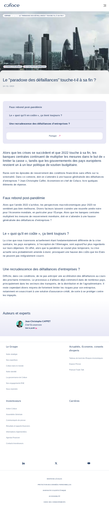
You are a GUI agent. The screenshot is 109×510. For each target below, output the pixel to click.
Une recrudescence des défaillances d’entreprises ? (39, 123)
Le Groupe (12, 346)
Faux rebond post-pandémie (25, 107)
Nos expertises (12, 360)
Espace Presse (75, 364)
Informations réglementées (16, 432)
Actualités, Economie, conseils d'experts (86, 348)
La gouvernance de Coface (16, 377)
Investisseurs (13, 401)
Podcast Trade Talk (76, 370)
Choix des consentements (55, 502)
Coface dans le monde (15, 366)
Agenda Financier (13, 438)
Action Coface (11, 409)
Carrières (74, 401)
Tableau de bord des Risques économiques (86, 358)
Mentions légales (54, 479)
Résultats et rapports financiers (18, 426)
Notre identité (11, 372)
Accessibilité (54, 496)
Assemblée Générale (14, 414)
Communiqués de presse (16, 420)
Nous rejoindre (12, 389)
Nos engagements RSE (15, 383)
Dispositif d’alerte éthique (54, 490)
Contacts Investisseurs (14, 443)
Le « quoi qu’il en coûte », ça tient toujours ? (35, 115)
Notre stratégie (11, 354)
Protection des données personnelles (54, 484)
